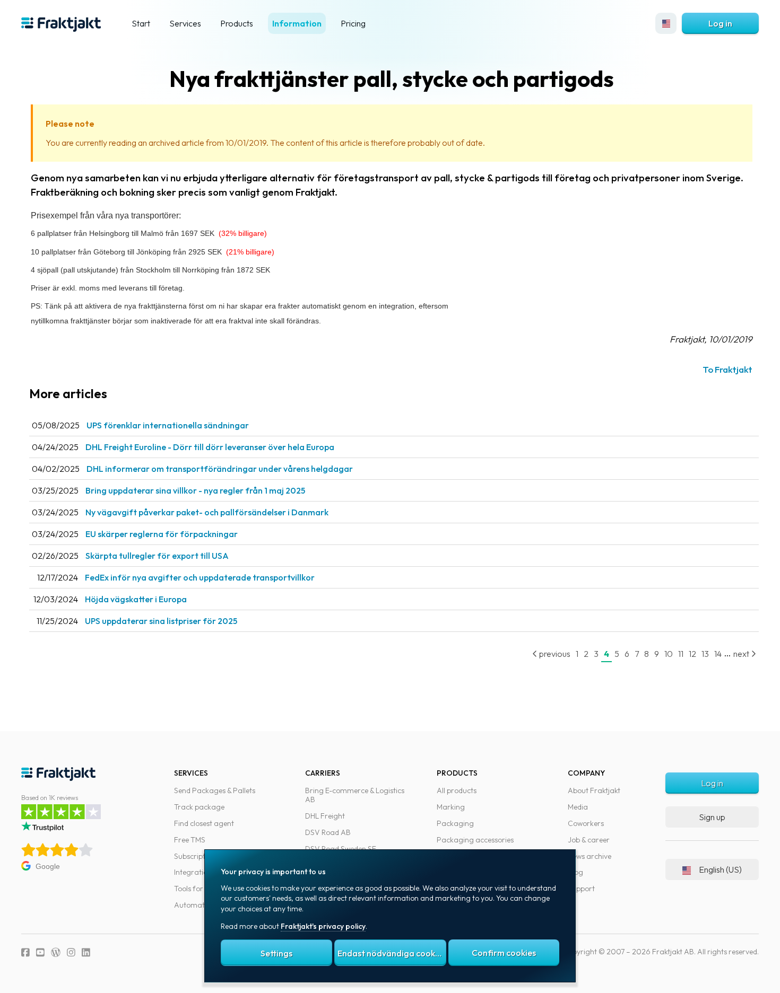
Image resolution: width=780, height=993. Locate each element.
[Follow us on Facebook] (25, 952)
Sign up (712, 817)
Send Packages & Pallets (214, 790)
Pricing (353, 23)
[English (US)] (666, 23)
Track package (199, 807)
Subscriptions (196, 856)
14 (718, 653)
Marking (451, 807)
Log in (720, 23)
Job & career (589, 840)
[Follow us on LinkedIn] (86, 952)
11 (680, 653)
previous (554, 653)
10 (668, 653)
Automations (196, 905)
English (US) (720, 869)
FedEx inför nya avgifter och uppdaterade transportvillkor (200, 577)
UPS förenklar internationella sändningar (167, 425)
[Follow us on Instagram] (71, 952)
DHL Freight (325, 816)
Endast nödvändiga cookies (391, 953)
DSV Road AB (328, 832)
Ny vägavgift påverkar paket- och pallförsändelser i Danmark (206, 512)
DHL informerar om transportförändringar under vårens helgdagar (219, 468)
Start (141, 23)
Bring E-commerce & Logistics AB (354, 795)
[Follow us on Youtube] (40, 952)
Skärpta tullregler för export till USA (157, 555)
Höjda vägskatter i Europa (136, 599)
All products (456, 790)
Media (578, 807)
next (742, 653)
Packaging (455, 823)
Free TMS (189, 840)
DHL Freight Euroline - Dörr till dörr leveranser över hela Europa (209, 447)
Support (581, 888)
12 (692, 653)
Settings (276, 953)
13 (705, 653)
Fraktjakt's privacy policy (323, 926)
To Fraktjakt (727, 369)
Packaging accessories (475, 840)
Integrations (194, 872)
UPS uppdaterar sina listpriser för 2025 (161, 621)
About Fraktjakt (594, 790)
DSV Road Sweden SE (340, 849)
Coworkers (586, 823)
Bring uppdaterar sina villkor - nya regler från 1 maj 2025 (195, 490)
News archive (589, 856)
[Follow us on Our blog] (55, 952)
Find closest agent (204, 823)
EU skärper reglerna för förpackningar (161, 534)
